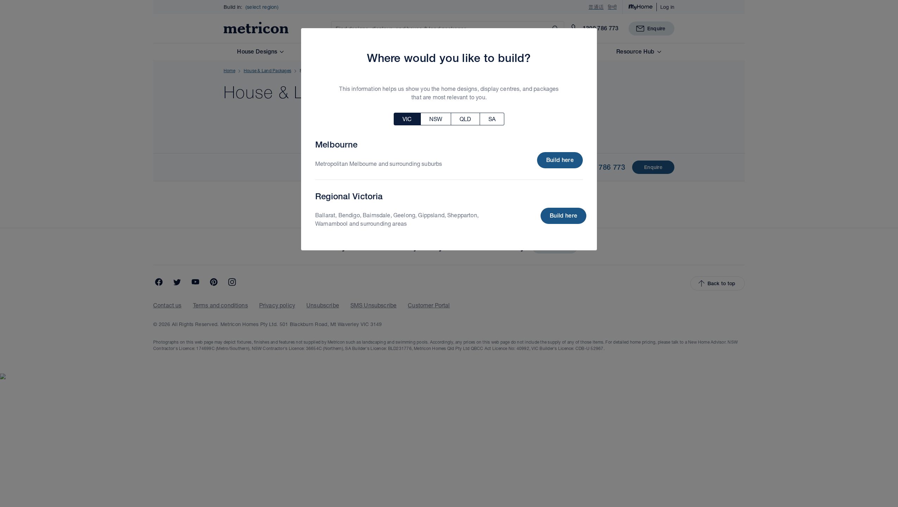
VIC (407, 118)
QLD (465, 118)
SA (491, 118)
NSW (435, 118)
